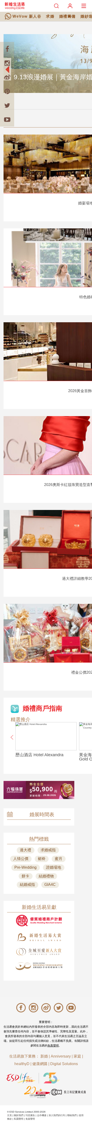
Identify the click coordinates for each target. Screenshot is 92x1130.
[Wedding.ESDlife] (15, 5)
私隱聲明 (18, 1119)
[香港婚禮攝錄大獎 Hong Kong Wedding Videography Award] (39, 966)
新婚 (44, 1056)
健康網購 (39, 1064)
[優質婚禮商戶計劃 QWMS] (39, 920)
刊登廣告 (30, 1115)
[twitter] (7, 105)
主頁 (9, 1115)
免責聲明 (53, 1045)
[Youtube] (7, 119)
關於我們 (18, 1115)
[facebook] (7, 49)
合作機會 (41, 1115)
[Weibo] (7, 77)
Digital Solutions (64, 1064)
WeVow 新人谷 (27, 16)
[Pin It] (7, 91)
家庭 (77, 1056)
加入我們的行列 (57, 1115)
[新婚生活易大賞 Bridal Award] (39, 937)
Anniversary (61, 1056)
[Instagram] (7, 63)
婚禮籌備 (67, 16)
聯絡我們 (72, 1115)
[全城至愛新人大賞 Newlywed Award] (39, 951)
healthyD (21, 1064)
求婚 (50, 16)
